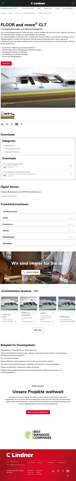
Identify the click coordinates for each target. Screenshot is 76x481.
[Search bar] (72, 3)
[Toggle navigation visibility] (3, 3)
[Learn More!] (69, 218)
